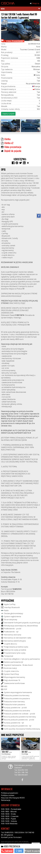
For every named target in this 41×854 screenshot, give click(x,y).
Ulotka (7, 139)
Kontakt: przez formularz (11, 837)
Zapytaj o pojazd (8, 114)
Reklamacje (5, 800)
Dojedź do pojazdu (33, 850)
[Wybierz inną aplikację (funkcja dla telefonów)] (28, 163)
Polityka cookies (7, 795)
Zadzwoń (8, 851)
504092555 (17, 589)
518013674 (19, 315)
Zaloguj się (35, 3)
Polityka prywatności (9, 793)
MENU (3, 8)
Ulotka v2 (8, 143)
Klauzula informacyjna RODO (13, 798)
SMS (19, 851)
